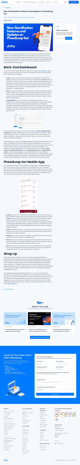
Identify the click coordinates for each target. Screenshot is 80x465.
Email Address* (60, 361)
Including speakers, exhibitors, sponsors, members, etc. (46, 373)
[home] (4, 2)
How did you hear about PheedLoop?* (46, 387)
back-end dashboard (41, 71)
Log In (65, 2)
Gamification (21, 54)
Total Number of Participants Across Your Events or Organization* (53, 372)
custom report (18, 147)
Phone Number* (60, 367)
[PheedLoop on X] (62, 443)
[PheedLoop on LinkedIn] (56, 443)
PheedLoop (13, 283)
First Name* (39, 361)
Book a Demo (74, 2)
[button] (19, 2)
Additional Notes (40, 379)
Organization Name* (41, 367)
